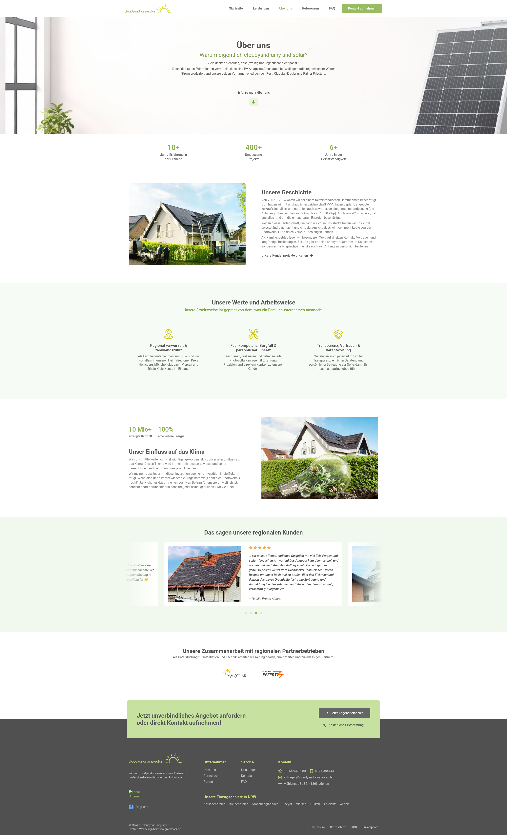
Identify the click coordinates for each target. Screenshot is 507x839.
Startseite (236, 8)
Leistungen (261, 8)
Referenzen (310, 8)
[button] (246, 613)
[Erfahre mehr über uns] (253, 102)
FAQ (332, 8)
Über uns (285, 8)
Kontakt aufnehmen (362, 8)
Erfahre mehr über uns (253, 92)
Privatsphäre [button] (370, 827)
